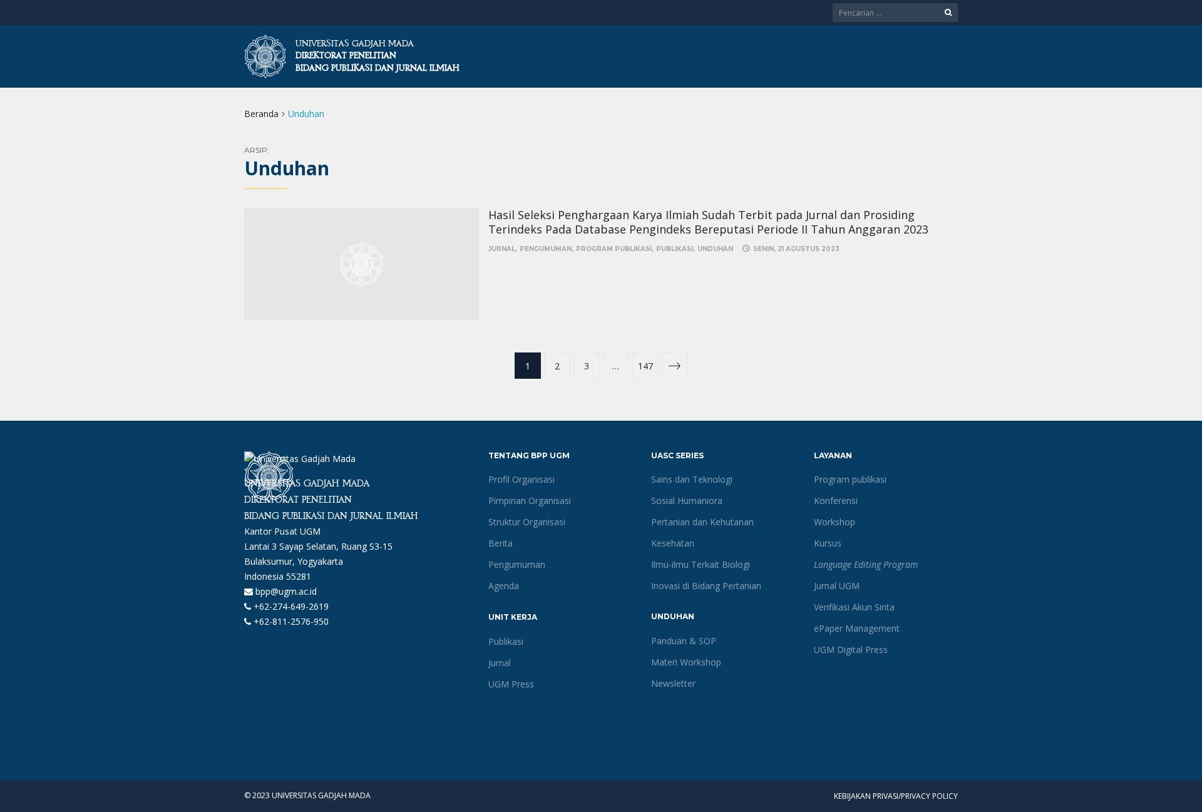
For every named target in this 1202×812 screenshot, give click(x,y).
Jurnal (501, 249)
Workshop (834, 522)
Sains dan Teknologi (691, 479)
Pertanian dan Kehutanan (702, 522)
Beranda (261, 114)
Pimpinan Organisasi (529, 500)
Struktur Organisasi (526, 522)
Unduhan (715, 249)
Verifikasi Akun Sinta (854, 607)
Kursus (827, 543)
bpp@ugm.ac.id (285, 591)
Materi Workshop (686, 662)
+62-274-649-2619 (290, 606)
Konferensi (836, 500)
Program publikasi (614, 249)
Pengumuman (546, 249)
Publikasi (674, 249)
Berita (500, 543)
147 (645, 366)
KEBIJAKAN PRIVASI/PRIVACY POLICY (896, 796)
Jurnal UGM (837, 586)
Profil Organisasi (521, 479)
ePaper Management (857, 628)
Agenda (503, 586)
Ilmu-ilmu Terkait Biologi (700, 564)
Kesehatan (672, 543)
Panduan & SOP (683, 641)
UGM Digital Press (851, 649)
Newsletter (673, 683)
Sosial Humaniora (686, 500)
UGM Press (511, 684)
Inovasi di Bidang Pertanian (706, 586)
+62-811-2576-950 (290, 621)
